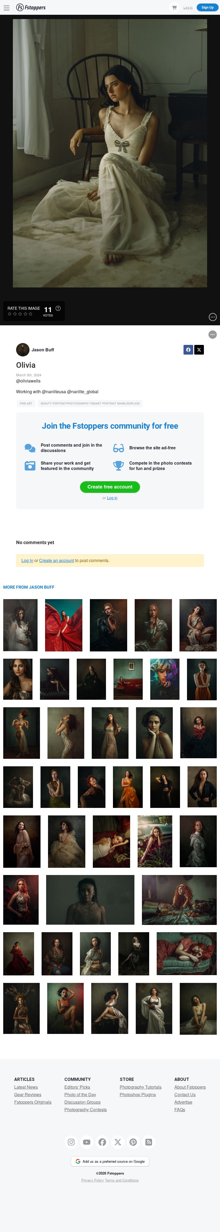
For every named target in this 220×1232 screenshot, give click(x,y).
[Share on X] (199, 350)
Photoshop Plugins (138, 1094)
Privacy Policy (92, 1180)
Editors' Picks (77, 1087)
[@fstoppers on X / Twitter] (117, 1142)
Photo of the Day (80, 1094)
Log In (188, 7)
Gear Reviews (27, 1094)
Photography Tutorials (141, 1087)
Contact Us (185, 1094)
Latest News (26, 1087)
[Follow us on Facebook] (102, 1142)
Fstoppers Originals (33, 1102)
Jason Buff (43, 350)
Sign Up (208, 7)
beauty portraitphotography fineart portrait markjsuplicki (90, 403)
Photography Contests (85, 1109)
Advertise (183, 1102)
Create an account (56, 560)
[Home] (31, 7)
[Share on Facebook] (188, 350)
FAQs (179, 1109)
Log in (112, 497)
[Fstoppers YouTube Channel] (86, 1142)
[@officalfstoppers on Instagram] (71, 1142)
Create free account (110, 486)
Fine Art (26, 403)
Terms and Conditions (122, 1180)
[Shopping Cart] (174, 7)
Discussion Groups (82, 1102)
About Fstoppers (190, 1087)
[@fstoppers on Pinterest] (133, 1142)
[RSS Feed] (149, 1142)
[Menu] (6, 7)
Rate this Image (24, 308)
